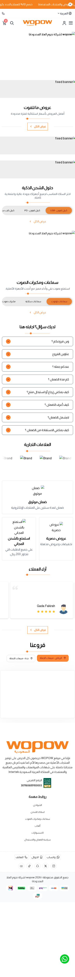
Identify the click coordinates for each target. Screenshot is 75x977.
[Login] (64, 23)
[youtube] (21, 866)
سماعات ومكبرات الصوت (37, 819)
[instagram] (54, 866)
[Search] (12, 23)
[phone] (3, 13)
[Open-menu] (70, 23)
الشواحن (37, 805)
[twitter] (45, 866)
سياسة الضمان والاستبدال (37, 839)
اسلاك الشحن (38, 812)
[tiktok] (29, 866)
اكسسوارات (38, 832)
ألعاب (37, 826)
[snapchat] (37, 866)
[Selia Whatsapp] (65, 959)
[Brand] (26, 462)
